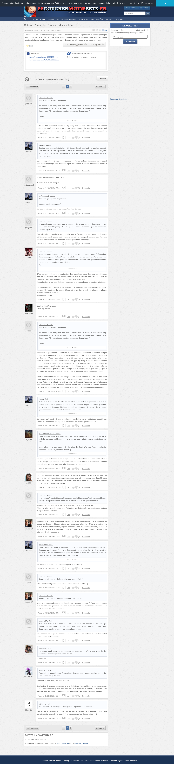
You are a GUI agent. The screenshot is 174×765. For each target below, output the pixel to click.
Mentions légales (116, 761)
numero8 (42, 648)
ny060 (28, 483)
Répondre (86, 137)
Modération (102, 19)
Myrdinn (28, 440)
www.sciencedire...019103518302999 (44, 60)
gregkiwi (28, 104)
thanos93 (28, 655)
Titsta (28, 258)
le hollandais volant (46, 434)
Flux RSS (85, 761)
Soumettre (53, 19)
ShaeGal (28, 710)
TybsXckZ (37, 30)
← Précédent (32, 87)
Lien (68, 137)
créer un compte (81, 743)
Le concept (74, 761)
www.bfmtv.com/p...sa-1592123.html (43, 57)
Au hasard (41, 19)
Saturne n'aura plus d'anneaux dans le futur (48, 25)
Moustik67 (29, 529)
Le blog (66, 761)
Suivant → (100, 87)
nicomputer (28, 677)
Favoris (90, 19)
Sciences (58, 30)
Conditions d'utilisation (99, 761)
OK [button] (165, 3)
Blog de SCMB (116, 19)
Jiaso (29, 331)
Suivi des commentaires (73, 19)
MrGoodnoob (29, 185)
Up (73, 137)
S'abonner (102, 78)
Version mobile (55, 761)
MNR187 (42, 670)
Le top (31, 19)
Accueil (45, 761)
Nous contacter (131, 761)
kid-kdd (41, 704)
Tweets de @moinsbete (119, 99)
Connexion (144, 8)
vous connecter (63, 743)
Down (76, 137)
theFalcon (29, 313)
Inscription (130, 8)
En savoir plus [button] (147, 3)
